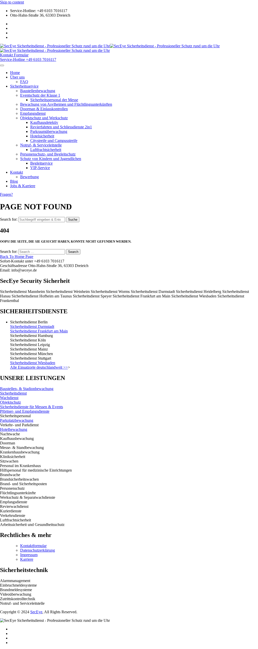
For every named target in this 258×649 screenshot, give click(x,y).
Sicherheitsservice (24, 86)
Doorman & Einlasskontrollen (44, 109)
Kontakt (16, 172)
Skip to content (12, 2)
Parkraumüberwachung (48, 131)
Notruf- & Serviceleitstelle (41, 145)
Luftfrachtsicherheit (45, 149)
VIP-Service (40, 168)
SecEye (36, 612)
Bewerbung (29, 177)
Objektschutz (10, 402)
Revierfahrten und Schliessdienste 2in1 (61, 127)
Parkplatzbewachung (16, 420)
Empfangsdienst (33, 113)
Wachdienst (9, 398)
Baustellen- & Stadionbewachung (26, 389)
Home (15, 72)
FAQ (24, 82)
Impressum (29, 555)
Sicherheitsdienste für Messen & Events (31, 407)
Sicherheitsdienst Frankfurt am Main (39, 331)
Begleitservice (41, 163)
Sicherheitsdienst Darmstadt (32, 326)
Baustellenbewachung (37, 91)
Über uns (17, 77)
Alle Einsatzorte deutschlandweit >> (39, 367)
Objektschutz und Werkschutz (44, 118)
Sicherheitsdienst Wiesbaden (32, 363)
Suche (72, 219)
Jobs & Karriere (22, 186)
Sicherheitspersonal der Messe (54, 100)
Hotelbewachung (13, 429)
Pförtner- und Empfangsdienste (24, 411)
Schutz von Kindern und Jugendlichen (50, 159)
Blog (14, 181)
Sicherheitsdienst (13, 393)
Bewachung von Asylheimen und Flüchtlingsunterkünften (66, 104)
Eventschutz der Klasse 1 (40, 95)
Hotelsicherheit (42, 136)
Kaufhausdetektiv (44, 122)
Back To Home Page (16, 256)
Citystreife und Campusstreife (53, 140)
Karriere (26, 559)
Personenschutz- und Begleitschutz (48, 154)
